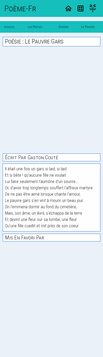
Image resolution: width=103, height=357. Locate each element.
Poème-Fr (20, 8)
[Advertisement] (51, 100)
